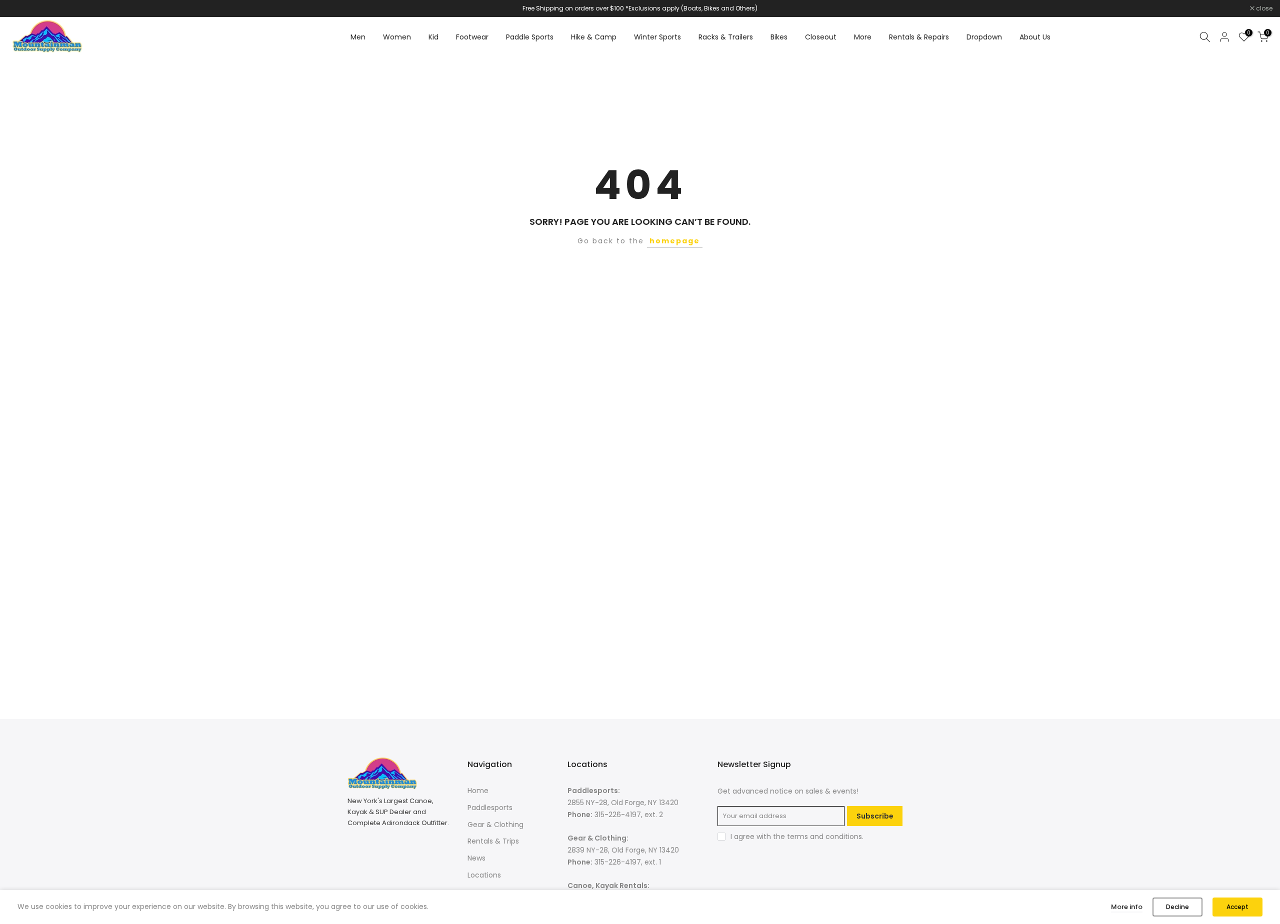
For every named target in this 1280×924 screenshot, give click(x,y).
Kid (433, 37)
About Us (1035, 37)
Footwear (472, 37)
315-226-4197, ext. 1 (627, 862)
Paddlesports (490, 807)
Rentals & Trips (493, 841)
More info (1126, 907)
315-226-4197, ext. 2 (628, 814)
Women (397, 37)
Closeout (820, 37)
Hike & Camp (593, 37)
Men (358, 37)
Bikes (779, 37)
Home (478, 791)
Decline (1177, 907)
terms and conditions (824, 837)
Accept (1237, 907)
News (477, 858)
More (863, 37)
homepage (675, 241)
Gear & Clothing (496, 824)
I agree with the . (797, 837)
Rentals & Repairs (919, 37)
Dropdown (984, 37)
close (21, 8)
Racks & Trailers (725, 37)
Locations (484, 875)
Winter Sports (657, 37)
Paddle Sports (530, 37)
